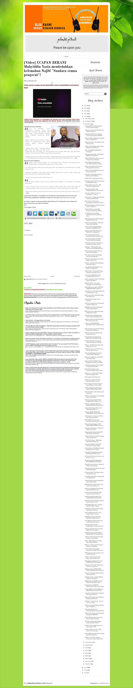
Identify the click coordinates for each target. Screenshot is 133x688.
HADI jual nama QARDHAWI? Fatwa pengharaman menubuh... (94, 569)
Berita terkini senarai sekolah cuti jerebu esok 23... (94, 457)
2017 (85, 111)
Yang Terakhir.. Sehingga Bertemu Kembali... (37, 320)
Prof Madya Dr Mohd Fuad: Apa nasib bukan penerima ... (94, 521)
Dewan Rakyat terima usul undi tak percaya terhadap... (94, 618)
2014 (85, 667)
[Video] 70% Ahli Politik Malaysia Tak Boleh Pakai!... (94, 263)
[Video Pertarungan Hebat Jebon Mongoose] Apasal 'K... (94, 147)
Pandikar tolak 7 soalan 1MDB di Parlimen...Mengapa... (94, 577)
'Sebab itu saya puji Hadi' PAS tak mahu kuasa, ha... (94, 131)
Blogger (64, 283)
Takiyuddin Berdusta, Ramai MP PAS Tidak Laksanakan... (94, 433)
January (87, 664)
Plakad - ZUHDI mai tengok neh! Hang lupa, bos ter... (94, 345)
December (88, 118)
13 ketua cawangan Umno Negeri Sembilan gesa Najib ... (94, 366)
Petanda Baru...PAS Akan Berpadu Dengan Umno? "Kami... (94, 449)
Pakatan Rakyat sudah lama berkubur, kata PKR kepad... (93, 337)
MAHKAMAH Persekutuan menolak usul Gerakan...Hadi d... (94, 420)
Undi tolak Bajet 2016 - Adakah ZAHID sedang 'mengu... (93, 505)
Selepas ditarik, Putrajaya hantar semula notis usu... (94, 473)
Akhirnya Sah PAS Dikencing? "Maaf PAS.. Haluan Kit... (93, 231)
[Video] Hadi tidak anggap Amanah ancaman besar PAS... (94, 638)
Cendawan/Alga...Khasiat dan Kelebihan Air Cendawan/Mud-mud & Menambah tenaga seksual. (52, 315)
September (88, 642)
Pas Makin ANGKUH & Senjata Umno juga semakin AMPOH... (94, 135)
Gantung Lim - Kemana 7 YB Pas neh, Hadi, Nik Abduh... (94, 416)
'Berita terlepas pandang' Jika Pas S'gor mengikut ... (94, 606)
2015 (85, 116)
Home (66, 56)
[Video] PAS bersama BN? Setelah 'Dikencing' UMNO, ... (94, 210)
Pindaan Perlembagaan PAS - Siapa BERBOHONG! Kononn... (94, 425)
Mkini (27, 193)
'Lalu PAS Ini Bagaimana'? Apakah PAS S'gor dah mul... (94, 594)
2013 (85, 670)
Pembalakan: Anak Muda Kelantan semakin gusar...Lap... (94, 292)
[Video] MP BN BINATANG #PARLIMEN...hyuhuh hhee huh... (94, 412)
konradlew (51, 283)
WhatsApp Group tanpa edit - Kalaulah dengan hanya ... (93, 517)
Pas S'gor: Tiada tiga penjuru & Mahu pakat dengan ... (93, 175)
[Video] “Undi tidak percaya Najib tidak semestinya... (94, 396)
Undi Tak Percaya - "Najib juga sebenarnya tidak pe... (93, 441)
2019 (85, 105)
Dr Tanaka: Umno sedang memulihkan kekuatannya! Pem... (93, 215)
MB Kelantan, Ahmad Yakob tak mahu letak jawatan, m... (94, 485)
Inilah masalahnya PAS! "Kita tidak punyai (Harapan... (94, 280)
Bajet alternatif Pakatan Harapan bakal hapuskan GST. (94, 501)
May (86, 653)
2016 (85, 113)
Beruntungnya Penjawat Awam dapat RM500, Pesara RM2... (93, 384)
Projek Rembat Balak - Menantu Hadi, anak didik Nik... (94, 223)
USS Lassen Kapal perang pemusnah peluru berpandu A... (94, 235)
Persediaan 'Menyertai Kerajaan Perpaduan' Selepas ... (94, 509)
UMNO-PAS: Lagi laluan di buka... (94, 178)
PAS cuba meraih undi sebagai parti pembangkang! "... (93, 255)
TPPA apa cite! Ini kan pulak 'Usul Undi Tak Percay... (94, 553)
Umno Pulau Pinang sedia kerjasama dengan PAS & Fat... (94, 549)
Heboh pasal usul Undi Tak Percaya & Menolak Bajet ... (94, 469)
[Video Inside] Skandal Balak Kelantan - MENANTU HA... (93, 227)
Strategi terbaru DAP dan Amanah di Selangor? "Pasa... (94, 181)
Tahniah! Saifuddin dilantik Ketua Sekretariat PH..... (94, 573)
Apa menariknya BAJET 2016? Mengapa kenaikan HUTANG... (94, 361)
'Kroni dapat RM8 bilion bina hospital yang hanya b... (93, 276)
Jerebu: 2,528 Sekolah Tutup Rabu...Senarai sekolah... (93, 557)
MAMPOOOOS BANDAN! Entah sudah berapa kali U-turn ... (93, 582)
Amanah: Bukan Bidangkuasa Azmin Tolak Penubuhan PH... (94, 316)
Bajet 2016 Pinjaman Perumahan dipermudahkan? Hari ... (94, 489)
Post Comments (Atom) (40, 279)
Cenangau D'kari (30, 207)
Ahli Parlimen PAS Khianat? (92, 377)
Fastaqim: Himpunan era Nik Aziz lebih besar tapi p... (94, 428)
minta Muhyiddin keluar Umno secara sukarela (63, 197)
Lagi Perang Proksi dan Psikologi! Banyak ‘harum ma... (94, 219)
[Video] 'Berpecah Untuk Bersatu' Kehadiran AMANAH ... (94, 614)
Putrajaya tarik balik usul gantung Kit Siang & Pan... (94, 477)
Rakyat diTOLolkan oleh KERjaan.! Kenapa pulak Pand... (94, 598)
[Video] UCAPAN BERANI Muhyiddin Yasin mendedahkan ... (94, 325)
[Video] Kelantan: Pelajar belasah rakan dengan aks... (94, 437)
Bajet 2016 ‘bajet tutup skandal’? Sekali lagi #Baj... (94, 357)
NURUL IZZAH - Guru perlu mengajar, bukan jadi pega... (93, 284)
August (87, 645)
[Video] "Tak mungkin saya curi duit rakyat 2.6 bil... (94, 626)
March (87, 658)
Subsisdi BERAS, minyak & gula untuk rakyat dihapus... (93, 126)
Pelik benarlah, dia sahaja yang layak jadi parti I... (93, 333)
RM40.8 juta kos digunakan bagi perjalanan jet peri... (94, 312)
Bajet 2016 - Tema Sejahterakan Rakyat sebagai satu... (94, 374)
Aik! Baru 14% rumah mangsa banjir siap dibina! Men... (93, 622)
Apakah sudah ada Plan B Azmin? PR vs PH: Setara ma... (94, 320)
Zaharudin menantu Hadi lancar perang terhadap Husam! (94, 243)
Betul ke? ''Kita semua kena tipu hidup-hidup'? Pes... (94, 259)
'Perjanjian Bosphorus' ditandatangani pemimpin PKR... (94, 610)
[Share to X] (28, 223)
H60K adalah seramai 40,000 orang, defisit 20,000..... (93, 513)
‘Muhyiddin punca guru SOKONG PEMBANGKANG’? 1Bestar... (94, 288)
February (88, 661)
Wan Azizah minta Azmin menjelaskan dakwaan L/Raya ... (94, 202)
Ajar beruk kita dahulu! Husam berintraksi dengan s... (93, 251)
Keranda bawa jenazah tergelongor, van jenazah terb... (94, 525)
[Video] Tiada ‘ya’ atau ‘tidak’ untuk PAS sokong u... (93, 630)
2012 (85, 673)
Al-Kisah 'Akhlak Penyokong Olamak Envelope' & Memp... (93, 341)
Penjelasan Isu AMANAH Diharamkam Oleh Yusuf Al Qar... (95, 586)
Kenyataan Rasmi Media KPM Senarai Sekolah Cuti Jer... (93, 493)
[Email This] (25, 223)
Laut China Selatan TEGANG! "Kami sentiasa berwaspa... (93, 239)
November (88, 121)
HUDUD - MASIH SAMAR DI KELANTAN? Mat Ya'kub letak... (94, 404)
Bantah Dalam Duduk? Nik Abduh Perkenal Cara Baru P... (94, 329)
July (86, 647)
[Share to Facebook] (30, 223)
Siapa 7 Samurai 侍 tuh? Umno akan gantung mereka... (93, 167)
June (86, 650)
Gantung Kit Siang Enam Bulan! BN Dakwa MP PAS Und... (94, 453)
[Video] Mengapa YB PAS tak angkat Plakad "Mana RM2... (93, 388)
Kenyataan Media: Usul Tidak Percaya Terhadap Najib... (93, 445)
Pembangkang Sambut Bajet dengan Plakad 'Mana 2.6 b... (93, 400)
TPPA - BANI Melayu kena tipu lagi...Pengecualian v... (93, 541)
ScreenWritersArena (103, 683)
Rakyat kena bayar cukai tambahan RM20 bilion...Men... (94, 370)
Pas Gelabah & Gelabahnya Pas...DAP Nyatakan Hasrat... (93, 163)
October (87, 124)
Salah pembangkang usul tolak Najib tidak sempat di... (94, 529)
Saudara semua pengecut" (69, 218)
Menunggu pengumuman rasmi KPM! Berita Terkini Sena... (94, 561)
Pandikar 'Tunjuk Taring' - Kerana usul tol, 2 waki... (94, 602)
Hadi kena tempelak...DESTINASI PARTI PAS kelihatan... (94, 155)
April (86, 656)
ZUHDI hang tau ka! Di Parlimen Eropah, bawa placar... (94, 349)
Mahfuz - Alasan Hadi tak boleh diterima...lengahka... (94, 545)
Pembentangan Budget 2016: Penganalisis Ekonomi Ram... (93, 497)
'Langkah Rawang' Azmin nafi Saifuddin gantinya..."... (93, 408)
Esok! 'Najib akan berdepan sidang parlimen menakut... (94, 634)
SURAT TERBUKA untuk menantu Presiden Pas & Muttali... (94, 159)
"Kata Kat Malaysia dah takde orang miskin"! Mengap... (93, 353)
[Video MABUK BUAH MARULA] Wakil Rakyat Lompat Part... (94, 590)
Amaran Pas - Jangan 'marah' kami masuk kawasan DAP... (94, 198)
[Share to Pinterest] (32, 223)
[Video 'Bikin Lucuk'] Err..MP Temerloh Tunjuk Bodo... (93, 185)
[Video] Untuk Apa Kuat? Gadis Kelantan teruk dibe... (94, 537)
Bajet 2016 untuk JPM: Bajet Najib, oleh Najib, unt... (94, 296)
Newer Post (27, 276)
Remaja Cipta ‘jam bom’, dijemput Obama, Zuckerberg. (94, 465)
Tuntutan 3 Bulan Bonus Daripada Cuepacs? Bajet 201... (94, 304)
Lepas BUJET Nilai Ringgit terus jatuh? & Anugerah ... (93, 267)
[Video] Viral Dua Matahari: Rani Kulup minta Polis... (94, 171)
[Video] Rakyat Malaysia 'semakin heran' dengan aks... (94, 139)
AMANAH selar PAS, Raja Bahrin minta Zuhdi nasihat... (94, 308)
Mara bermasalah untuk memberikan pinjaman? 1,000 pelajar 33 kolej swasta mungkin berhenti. (52, 338)
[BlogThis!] (26, 223)
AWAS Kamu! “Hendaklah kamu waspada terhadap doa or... (94, 271)
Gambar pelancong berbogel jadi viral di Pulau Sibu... (94, 481)
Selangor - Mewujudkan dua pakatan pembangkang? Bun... (94, 247)
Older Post (77, 276)
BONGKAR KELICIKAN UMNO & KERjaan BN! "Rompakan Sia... (94, 533)
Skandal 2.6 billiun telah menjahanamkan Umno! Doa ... (94, 190)
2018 (85, 108)
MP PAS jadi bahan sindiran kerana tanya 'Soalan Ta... (94, 206)
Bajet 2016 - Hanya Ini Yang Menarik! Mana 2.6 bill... (92, 380)
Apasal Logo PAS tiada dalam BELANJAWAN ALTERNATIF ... (93, 461)
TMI (76, 158)
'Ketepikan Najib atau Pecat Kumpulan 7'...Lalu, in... (93, 194)
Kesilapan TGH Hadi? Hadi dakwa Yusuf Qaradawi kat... (94, 565)
